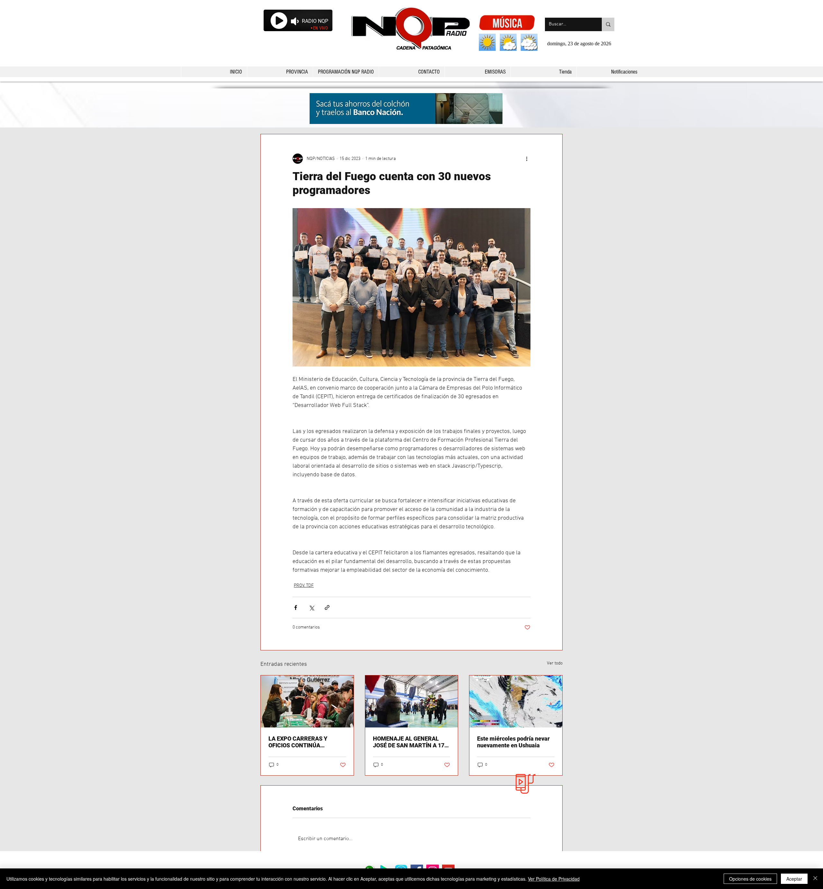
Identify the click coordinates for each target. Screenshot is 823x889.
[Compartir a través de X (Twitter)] (311, 607)
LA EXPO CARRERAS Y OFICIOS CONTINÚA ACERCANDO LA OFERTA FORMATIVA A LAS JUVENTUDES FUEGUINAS (302, 742)
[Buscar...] (608, 24)
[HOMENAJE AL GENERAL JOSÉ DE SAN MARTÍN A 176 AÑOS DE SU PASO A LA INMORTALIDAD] (411, 701)
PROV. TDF (304, 585)
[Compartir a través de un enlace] (327, 607)
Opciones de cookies (750, 879)
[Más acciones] (526, 159)
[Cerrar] (815, 879)
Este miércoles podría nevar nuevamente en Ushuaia (513, 742)
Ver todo (555, 663)
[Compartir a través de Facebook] (296, 607)
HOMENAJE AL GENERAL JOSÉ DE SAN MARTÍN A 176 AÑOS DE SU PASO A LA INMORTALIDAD (410, 742)
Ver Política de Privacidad (554, 879)
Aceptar (794, 879)
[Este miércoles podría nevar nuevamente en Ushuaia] (515, 701)
